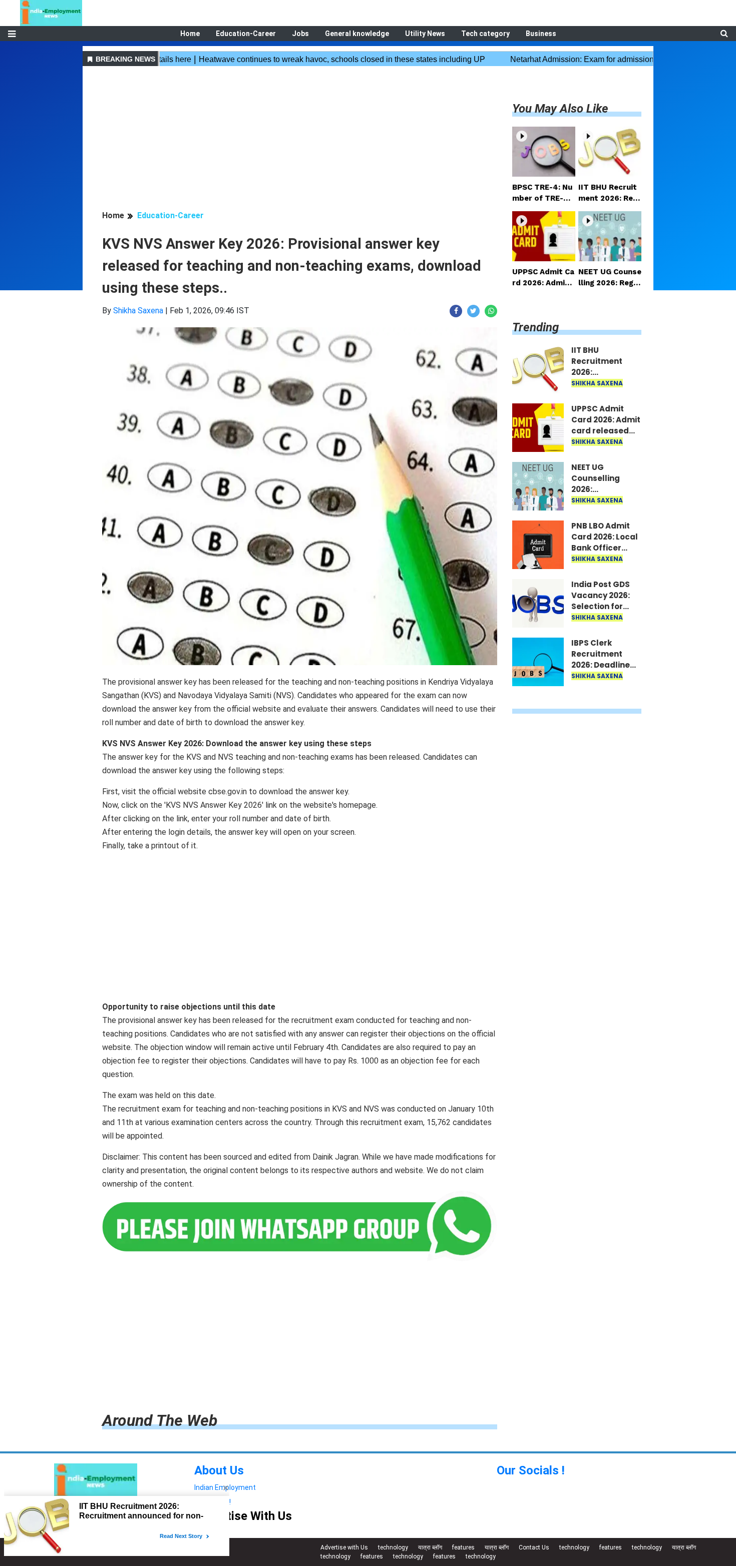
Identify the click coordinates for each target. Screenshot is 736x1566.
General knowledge (357, 34)
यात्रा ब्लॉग (430, 1547)
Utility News (425, 34)
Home (190, 34)
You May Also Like (560, 109)
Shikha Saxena (138, 310)
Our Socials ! (531, 1470)
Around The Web (159, 1420)
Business (541, 34)
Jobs (300, 34)
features (463, 1547)
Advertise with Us (344, 1547)
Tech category (485, 34)
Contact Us (534, 1547)
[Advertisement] (299, 140)
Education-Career (246, 34)
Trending (535, 327)
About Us (219, 1470)
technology (393, 1547)
